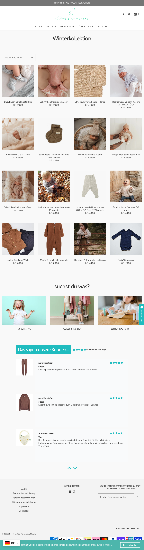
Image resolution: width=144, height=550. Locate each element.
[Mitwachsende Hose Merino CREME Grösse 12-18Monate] (90, 186)
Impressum (24, 506)
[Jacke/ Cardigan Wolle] (18, 239)
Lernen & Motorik (120, 329)
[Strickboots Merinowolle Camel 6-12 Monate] (54, 134)
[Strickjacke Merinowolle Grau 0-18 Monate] (54, 186)
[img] (79, 349)
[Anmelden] (129, 14)
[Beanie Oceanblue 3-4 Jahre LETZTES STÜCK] (126, 81)
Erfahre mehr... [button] (104, 545)
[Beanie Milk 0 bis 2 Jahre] (18, 134)
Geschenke (67, 26)
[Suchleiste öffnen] (122, 14)
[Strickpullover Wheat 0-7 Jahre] (90, 81)
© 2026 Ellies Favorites (11, 534)
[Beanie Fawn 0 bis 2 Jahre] (90, 134)
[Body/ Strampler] (126, 239)
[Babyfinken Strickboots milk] (126, 134)
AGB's (24, 489)
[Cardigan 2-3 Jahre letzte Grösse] (90, 239)
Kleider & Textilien (72, 329)
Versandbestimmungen (24, 497)
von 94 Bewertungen (96, 349)
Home (38, 26)
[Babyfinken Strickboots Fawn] (18, 186)
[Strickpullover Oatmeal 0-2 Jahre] (126, 186)
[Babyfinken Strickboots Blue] (18, 81)
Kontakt (103, 26)
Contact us (24, 510)
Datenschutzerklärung (24, 493)
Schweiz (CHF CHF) (125, 528)
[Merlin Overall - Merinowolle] (54, 239)
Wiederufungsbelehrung (24, 502)
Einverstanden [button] (130, 545)
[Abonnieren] (138, 497)
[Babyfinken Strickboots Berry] (54, 81)
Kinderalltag (24, 329)
